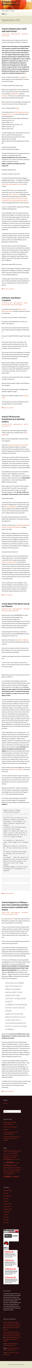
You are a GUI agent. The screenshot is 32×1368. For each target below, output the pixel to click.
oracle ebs (7, 1165)
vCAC (14, 1173)
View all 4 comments (8, 407)
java (27, 34)
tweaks (4, 1173)
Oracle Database (16, 1162)
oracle (3, 35)
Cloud (19, 1151)
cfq (17, 1151)
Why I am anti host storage (10, 1127)
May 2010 (5, 1220)
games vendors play (7, 1155)
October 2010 (6, 1206)
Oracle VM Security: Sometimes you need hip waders (13, 419)
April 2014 (5, 1193)
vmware (8, 35)
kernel (10, 1157)
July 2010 (5, 1214)
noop (16, 1159)
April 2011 (5, 1201)
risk (6, 1169)
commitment (5, 1153)
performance (7, 1168)
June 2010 (6, 1217)
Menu (3, 14)
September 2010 (7, 1209)
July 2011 (5, 1198)
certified (27, 609)
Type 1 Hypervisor (14, 194)
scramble (12, 1170)
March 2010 (6, 1222)
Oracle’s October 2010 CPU (9, 562)
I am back (5, 1129)
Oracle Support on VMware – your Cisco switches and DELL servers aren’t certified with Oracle (15, 906)
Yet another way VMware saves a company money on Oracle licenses (11, 1138)
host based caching (14, 1155)
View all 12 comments (8, 289)
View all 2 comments (8, 893)
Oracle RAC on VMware (21, 640)
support (20, 304)
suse (15, 1172)
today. (17, 108)
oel (18, 1159)
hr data (5, 1157)
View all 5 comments (8, 1091)
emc (13, 1153)
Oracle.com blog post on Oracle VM (17, 445)
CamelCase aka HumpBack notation (12, 184)
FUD (24, 34)
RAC (15, 1167)
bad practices (7, 1151)
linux (10, 1159)
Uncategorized (16, 34)
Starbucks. (5, 96)
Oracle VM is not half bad (15, 769)
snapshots (18, 1170)
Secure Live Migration (11, 506)
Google (12, 94)
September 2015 (7, 1190)
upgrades (10, 1173)
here (20, 77)
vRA (12, 1176)
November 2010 (7, 1204)
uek (7, 1173)
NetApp (13, 1159)
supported (11, 610)
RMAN (9, 1169)
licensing (6, 1159)
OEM (4, 1162)
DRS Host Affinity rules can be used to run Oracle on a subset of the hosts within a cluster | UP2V (11, 1324)
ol (5, 1162)
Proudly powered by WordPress (16, 1364)
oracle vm (8, 426)
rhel (4, 1170)
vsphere (16, 1176)
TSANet (17, 1172)
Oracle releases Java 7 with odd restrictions (14, 30)
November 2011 (7, 1196)
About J (5, 1103)
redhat (18, 1168)
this (13, 919)
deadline (10, 1153)
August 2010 (6, 1212)
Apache (17, 94)
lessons (12, 304)
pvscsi (12, 1168)
